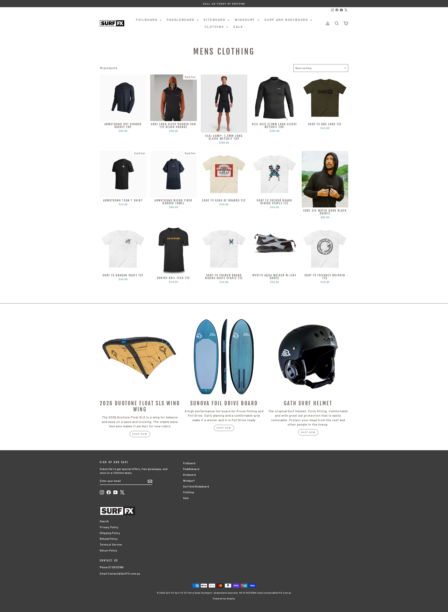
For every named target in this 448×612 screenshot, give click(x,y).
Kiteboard (215, 20)
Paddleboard (181, 20)
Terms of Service (111, 544)
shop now (139, 434)
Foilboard (147, 20)
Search (104, 521)
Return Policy (108, 550)
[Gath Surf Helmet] (308, 357)
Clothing (215, 27)
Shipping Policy (110, 533)
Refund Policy (109, 538)
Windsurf (245, 20)
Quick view (123, 116)
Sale (238, 27)
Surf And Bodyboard (286, 20)
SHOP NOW (224, 428)
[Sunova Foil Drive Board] (224, 357)
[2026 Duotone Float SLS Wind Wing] (140, 357)
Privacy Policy (109, 527)
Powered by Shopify (224, 598)
